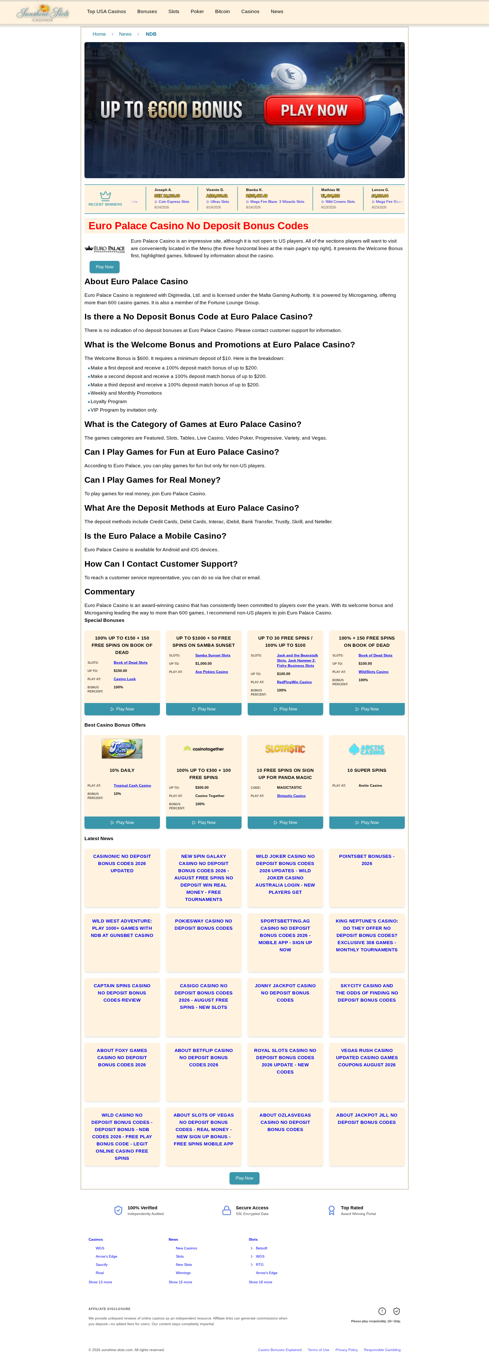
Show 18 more (260, 1282)
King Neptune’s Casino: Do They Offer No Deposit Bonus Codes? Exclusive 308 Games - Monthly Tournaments (367, 935)
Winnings (183, 1273)
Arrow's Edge (106, 1256)
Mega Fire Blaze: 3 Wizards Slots (264, 202)
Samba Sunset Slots (213, 655)
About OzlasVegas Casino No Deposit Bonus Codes (285, 1122)
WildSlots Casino (374, 672)
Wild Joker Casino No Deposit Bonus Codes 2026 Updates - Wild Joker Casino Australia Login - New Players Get (285, 874)
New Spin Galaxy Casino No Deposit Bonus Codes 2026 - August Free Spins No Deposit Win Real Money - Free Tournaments (203, 878)
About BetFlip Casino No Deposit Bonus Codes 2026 (204, 1057)
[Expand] (252, 1248)
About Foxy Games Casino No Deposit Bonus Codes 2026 (122, 1057)
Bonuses (147, 11)
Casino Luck (125, 679)
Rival (100, 1273)
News (277, 11)
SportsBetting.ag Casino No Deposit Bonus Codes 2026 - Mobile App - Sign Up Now (285, 935)
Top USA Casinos (106, 11)
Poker (197, 11)
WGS (100, 1248)
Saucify (102, 1264)
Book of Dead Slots (131, 662)
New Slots (184, 1264)
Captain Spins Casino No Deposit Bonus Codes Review (122, 993)
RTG (260, 1264)
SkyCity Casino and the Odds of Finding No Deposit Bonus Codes (367, 993)
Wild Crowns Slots (326, 202)
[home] (42, 20)
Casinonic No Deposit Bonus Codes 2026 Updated (122, 863)
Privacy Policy (346, 1350)
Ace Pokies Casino (211, 672)
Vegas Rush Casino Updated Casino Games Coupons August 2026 (367, 1057)
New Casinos (186, 1248)
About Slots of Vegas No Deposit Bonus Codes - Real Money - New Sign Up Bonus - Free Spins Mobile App (204, 1129)
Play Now (104, 267)
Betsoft (261, 1248)
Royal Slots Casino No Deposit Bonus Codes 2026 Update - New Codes (285, 1061)
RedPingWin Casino (294, 682)
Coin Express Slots (161, 202)
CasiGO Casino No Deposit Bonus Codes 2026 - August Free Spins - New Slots (204, 996)
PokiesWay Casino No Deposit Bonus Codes (204, 924)
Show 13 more (100, 1282)
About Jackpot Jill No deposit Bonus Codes (366, 1119)
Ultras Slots (206, 202)
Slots (173, 11)
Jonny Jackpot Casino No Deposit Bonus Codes (285, 993)
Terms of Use (318, 1350)
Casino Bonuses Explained (280, 1350)
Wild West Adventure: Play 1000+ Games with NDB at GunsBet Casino (122, 928)
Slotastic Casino (291, 796)
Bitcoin (222, 11)
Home (99, 34)
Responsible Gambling (382, 1350)
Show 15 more (180, 1282)
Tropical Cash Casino (132, 785)
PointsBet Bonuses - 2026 (367, 860)
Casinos (250, 11)
